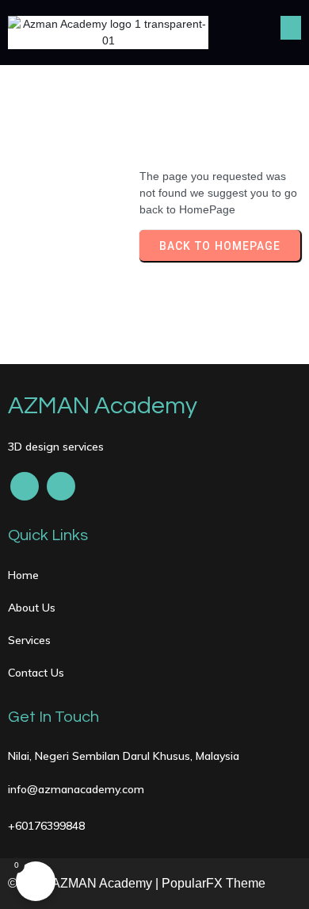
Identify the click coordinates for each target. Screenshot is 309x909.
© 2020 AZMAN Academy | (85, 883)
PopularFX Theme (213, 883)
